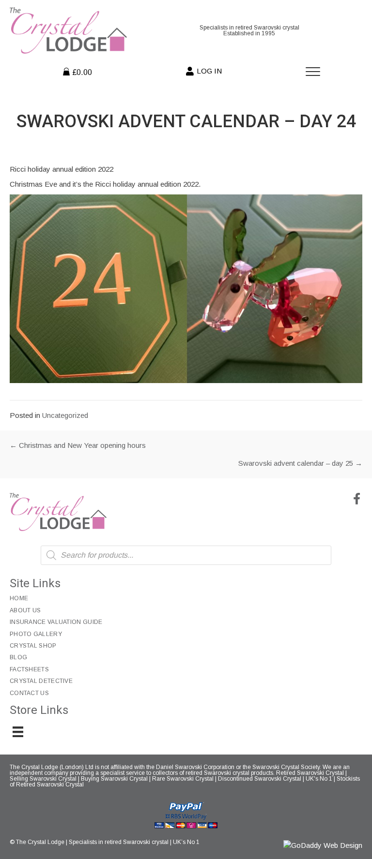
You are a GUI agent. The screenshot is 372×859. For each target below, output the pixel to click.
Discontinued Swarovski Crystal (259, 778)
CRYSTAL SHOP (33, 645)
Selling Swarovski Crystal (43, 778)
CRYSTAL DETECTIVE (41, 681)
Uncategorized (65, 415)
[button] (356, 498)
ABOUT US (25, 610)
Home (19, 598)
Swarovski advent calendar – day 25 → (300, 463)
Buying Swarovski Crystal (114, 778)
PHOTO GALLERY (36, 634)
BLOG (18, 657)
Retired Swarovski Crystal (310, 773)
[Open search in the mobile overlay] (186, 555)
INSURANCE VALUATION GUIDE (56, 622)
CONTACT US (29, 693)
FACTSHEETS (29, 669)
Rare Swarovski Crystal (183, 778)
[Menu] (313, 72)
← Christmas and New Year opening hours (78, 445)
